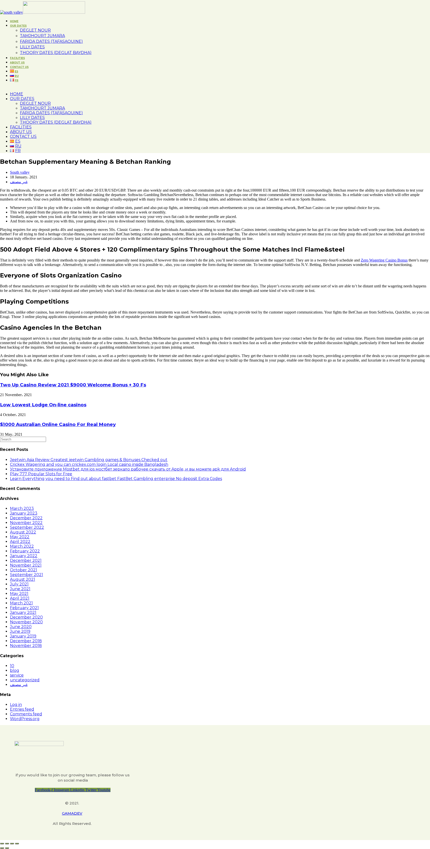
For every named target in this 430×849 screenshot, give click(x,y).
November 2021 (26, 565)
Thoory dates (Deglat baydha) (56, 122)
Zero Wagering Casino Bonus (384, 260)
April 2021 (19, 598)
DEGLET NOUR (35, 103)
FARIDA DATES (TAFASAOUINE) (51, 112)
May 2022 (19, 536)
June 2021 (20, 588)
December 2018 (26, 640)
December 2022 (26, 518)
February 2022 (25, 551)
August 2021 (22, 579)
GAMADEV (72, 813)
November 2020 (26, 622)
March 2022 (22, 546)
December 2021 (26, 560)
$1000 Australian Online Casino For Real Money (58, 424)
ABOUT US (21, 131)
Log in (16, 704)
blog (14, 670)
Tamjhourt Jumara (42, 108)
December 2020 (26, 617)
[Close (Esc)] (2, 843)
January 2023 (23, 513)
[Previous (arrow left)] (2, 848)
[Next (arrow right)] (7, 848)
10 (12, 665)
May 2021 (19, 593)
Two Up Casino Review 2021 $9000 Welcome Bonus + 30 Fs (73, 385)
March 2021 (21, 603)
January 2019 (23, 636)
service (17, 675)
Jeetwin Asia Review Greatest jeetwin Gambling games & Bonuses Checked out (88, 459)
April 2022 (20, 541)
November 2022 (26, 522)
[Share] (7, 843)
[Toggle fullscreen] (12, 843)
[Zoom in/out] (17, 843)
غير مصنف (19, 182)
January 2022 (23, 555)
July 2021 (19, 584)
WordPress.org (25, 718)
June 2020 (21, 626)
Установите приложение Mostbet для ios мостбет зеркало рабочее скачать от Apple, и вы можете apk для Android (128, 469)
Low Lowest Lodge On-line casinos (43, 405)
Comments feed (26, 714)
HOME (16, 94)
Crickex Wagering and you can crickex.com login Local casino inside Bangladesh (89, 464)
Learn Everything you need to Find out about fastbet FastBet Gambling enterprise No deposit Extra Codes (116, 478)
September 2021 (26, 574)
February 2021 (24, 607)
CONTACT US (23, 136)
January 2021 (23, 612)
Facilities (21, 127)
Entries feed (22, 709)
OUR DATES (22, 98)
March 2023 (22, 508)
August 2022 (23, 532)
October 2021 (23, 570)
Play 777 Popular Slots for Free (41, 474)
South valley (20, 172)
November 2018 (26, 645)
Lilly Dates (32, 117)
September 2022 (27, 527)
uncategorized (25, 680)
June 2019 (20, 631)
